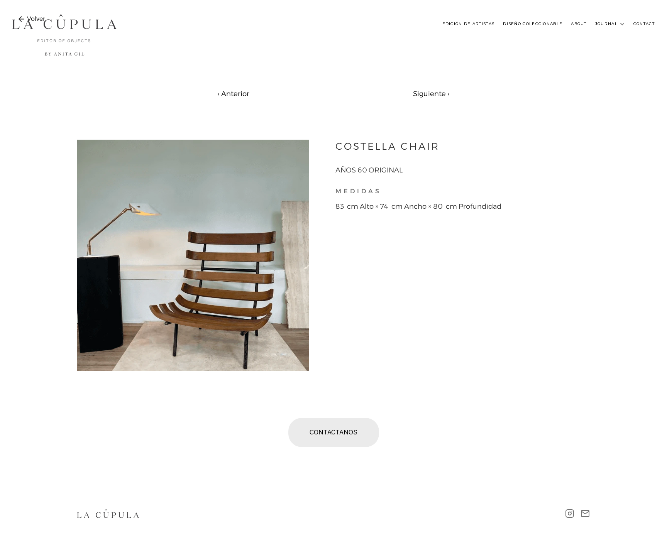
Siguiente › (431, 94)
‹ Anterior (233, 94)
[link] (36, 19)
